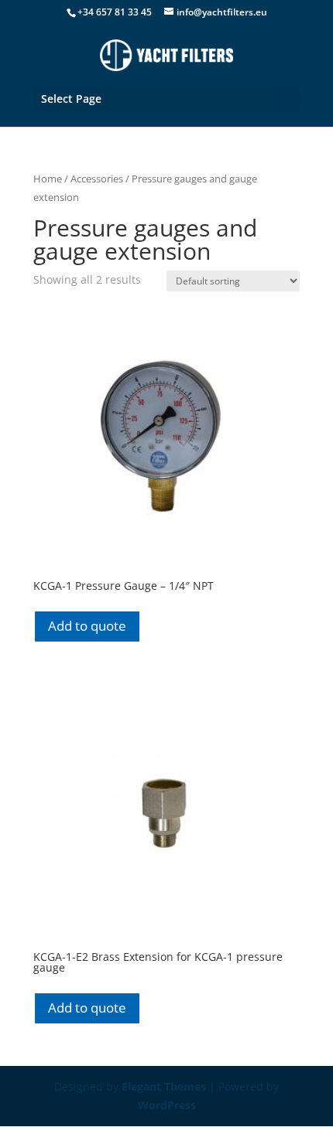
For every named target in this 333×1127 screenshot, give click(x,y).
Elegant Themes (164, 1086)
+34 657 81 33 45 (114, 12)
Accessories (96, 179)
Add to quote (87, 626)
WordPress (167, 1105)
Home (47, 179)
